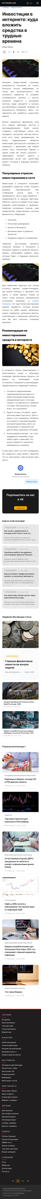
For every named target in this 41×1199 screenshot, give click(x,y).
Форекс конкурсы (8, 1146)
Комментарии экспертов (11, 1055)
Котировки (6, 1020)
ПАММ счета (7, 1142)
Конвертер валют (8, 1074)
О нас (4, 1162)
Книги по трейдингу (9, 1126)
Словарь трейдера (9, 1123)
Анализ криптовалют (10, 1097)
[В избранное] (13, 52)
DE (23, 1181)
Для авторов (7, 1168)
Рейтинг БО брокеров (10, 1139)
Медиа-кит (6, 1165)
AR (28, 1181)
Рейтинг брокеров (9, 1136)
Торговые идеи (7, 1026)
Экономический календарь (12, 1065)
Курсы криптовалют (9, 1091)
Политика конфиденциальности (14, 1188)
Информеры (6, 1077)
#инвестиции (32, 481)
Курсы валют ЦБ (8, 1071)
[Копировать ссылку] (18, 52)
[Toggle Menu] (38, 3)
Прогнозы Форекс (8, 1023)
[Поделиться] (9, 52)
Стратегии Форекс (9, 1029)
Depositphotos (19, 1193)
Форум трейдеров (8, 1152)
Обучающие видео (9, 1120)
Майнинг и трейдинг (9, 1100)
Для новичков (7, 1110)
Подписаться (20, 508)
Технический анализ (9, 1045)
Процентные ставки (9, 1068)
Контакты (5, 1171)
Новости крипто (8, 1094)
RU (18, 1181)
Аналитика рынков (9, 1042)
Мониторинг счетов (9, 1081)
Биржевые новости (9, 1052)
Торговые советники (10, 1149)
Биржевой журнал (9, 1117)
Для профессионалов (10, 1113)
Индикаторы (6, 1032)
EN (13, 1181)
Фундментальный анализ (11, 1049)
